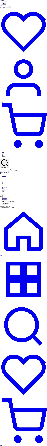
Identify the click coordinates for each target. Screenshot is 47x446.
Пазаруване (2, 181)
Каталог (2, 182)
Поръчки (2, 195)
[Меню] (1, 5)
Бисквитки (3, 191)
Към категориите (7, 172)
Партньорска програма (4, 187)
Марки (2, 183)
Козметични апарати (4, 176)
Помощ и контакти (4, 4)
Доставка (3, 188)
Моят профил (3, 194)
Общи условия (3, 190)
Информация (2, 185)
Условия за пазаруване (4, 189)
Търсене (1, 171)
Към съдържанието (2, 0)
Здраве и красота (3, 175)
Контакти (2, 196)
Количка (2, 184)
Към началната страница (3, 172)
